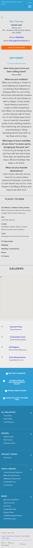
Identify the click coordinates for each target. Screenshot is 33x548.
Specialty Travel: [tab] (9, 454)
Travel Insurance (9, 503)
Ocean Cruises (8, 437)
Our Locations (12, 2)
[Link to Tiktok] (30, 532)
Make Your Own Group (11, 475)
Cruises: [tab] (5, 433)
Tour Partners (8, 485)
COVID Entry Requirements (13, 516)
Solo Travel (7, 458)
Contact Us (19, 2)
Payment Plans (16, 326)
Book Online (8, 419)
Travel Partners (9, 422)
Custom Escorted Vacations (13, 472)
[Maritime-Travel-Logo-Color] (7, 7)
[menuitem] (5, 2)
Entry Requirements (17, 357)
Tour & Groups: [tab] (8, 469)
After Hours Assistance (11, 500)
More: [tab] (4, 496)
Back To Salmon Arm (16, 48)
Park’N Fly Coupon (10, 519)
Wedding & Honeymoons (12, 479)
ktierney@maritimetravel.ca (19, 40)
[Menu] (28, 6)
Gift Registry (14, 347)
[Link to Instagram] (27, 532)
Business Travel (5, 2)
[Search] (24, 7)
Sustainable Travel (17, 337)
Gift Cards (7, 506)
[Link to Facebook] (22, 532)
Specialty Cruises (9, 443)
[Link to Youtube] (24, 532)
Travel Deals (8, 416)
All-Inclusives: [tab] (8, 412)
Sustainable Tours (10, 482)
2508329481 (19, 37)
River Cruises (8, 440)
